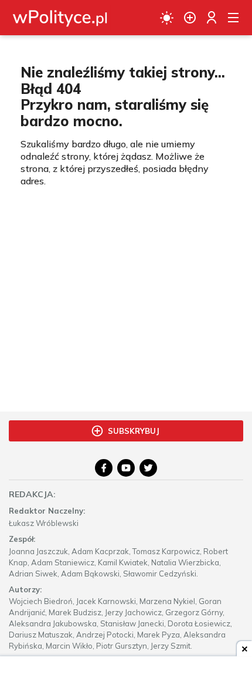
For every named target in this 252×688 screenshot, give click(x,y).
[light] (166, 17)
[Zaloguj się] (212, 18)
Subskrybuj (133, 431)
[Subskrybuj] (190, 18)
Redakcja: (32, 494)
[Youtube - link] (126, 468)
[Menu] (233, 18)
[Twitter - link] (148, 468)
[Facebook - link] (104, 468)
